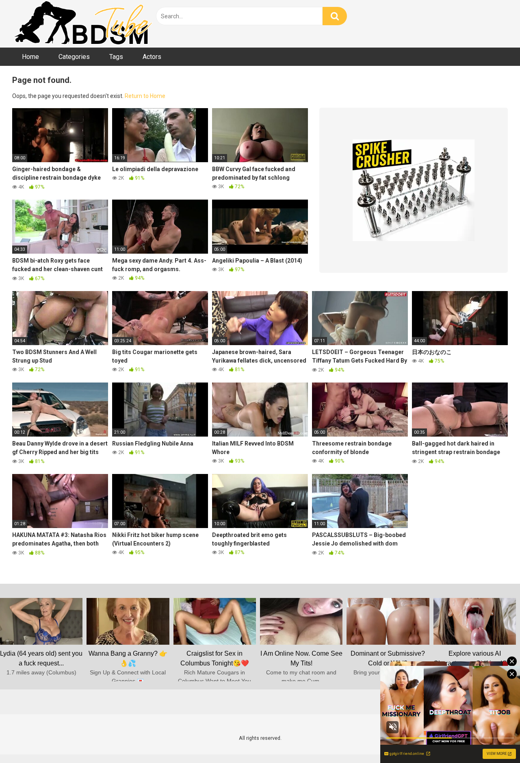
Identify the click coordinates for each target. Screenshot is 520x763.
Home (30, 57)
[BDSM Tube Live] (83, 24)
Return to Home (145, 96)
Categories (74, 57)
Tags (116, 57)
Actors (152, 57)
